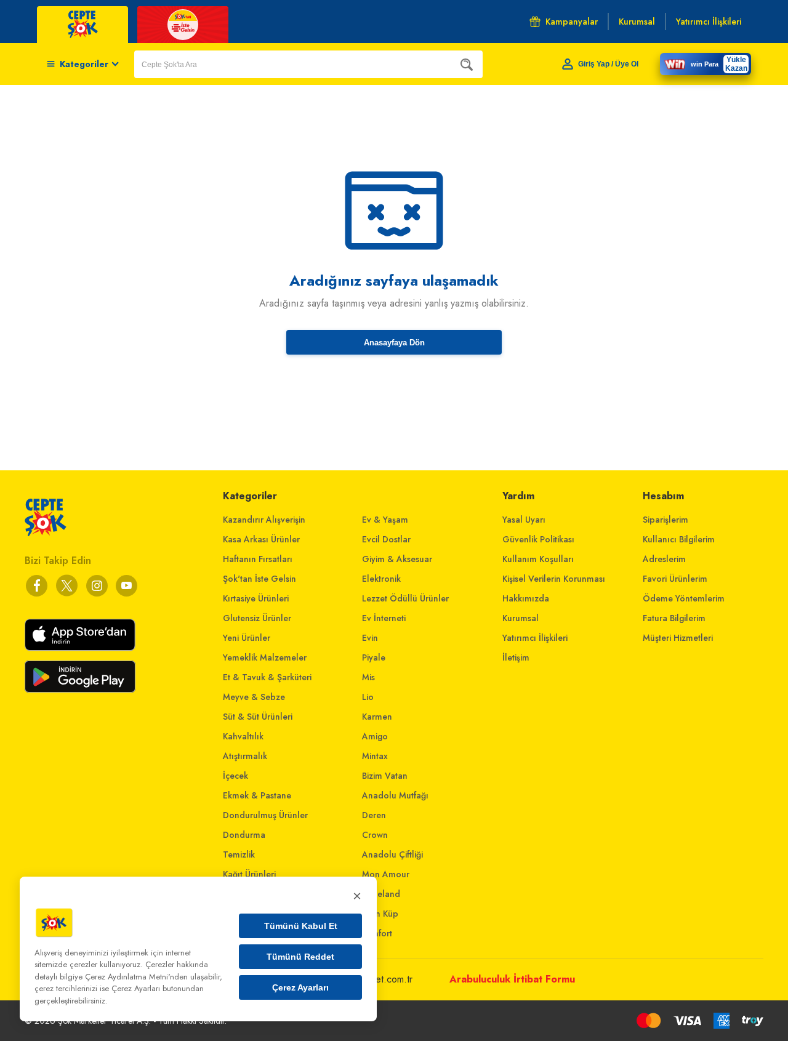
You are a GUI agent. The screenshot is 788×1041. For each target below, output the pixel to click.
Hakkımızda (525, 598)
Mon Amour (385, 874)
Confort (377, 933)
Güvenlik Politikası (538, 539)
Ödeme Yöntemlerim (684, 598)
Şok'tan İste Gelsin (259, 579)
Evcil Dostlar (386, 539)
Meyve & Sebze (254, 697)
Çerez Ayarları (300, 987)
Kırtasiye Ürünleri (256, 598)
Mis (368, 677)
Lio (368, 697)
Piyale (373, 657)
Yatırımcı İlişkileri (535, 638)
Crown (375, 835)
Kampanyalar (571, 21)
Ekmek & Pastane (257, 795)
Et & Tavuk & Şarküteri (267, 677)
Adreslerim (664, 559)
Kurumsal (520, 618)
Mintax (375, 756)
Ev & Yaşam (385, 519)
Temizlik (239, 854)
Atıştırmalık (245, 756)
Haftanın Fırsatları (257, 559)
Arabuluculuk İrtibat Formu (512, 979)
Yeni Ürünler (246, 638)
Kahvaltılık (243, 736)
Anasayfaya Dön (394, 342)
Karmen (377, 716)
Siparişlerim (665, 519)
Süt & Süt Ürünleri (257, 716)
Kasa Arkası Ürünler (261, 539)
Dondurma (244, 835)
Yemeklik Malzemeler (265, 657)
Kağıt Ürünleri (249, 874)
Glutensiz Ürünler (257, 618)
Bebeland (381, 894)
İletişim (515, 657)
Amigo (375, 736)
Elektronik (381, 579)
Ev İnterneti (384, 618)
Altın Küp (380, 913)
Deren (374, 815)
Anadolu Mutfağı (395, 795)
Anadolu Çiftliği (392, 854)
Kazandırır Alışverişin (264, 519)
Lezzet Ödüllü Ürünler (405, 598)
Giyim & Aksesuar (397, 559)
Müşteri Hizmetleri (678, 638)
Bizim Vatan (385, 776)
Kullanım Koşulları (538, 559)
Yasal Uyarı (523, 519)
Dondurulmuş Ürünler (265, 815)
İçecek (235, 776)
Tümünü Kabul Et (300, 926)
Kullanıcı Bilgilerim (679, 539)
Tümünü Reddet (300, 957)
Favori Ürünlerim (675, 579)
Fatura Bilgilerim (674, 618)
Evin (370, 638)
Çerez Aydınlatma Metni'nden (136, 977)
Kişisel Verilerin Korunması (553, 579)
